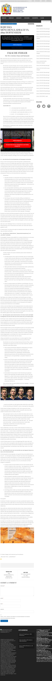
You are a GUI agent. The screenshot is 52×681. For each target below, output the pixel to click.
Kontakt (43, 0)
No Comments (31, 23)
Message (2, 585)
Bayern (49, 641)
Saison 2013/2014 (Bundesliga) (42, 80)
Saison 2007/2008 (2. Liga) (42, 96)
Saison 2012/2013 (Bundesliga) (42, 83)
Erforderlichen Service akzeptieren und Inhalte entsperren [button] (17, 145)
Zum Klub (11, 18)
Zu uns (42, 18)
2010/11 (39, 636)
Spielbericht (45, 657)
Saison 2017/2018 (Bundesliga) (42, 65)
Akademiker (42, 638)
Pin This (24, 565)
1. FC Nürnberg (45, 629)
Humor (38, 652)
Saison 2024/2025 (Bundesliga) (6, 23)
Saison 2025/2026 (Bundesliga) (43, 31)
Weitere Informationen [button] (17, 48)
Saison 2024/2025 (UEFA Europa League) (43, 37)
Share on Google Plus (17, 565)
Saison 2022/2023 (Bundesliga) (43, 43)
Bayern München (40, 643)
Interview (43, 652)
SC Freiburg (45, 655)
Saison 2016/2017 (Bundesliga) (42, 72)
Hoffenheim (42, 651)
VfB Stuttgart (41, 660)
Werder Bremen (44, 661)
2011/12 (44, 636)
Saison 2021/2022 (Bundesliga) (42, 46)
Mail (1, 603)
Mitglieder (37, 1)
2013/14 (38, 637)
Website (2, 609)
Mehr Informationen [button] (17, 137)
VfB (37, 660)
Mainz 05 (48, 652)
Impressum (48, 0)
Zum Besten (35, 18)
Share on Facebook (3, 565)
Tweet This (10, 565)
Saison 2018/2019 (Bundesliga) (42, 58)
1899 (42, 631)
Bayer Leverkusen (41, 641)
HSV (50, 651)
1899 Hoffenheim (42, 632)
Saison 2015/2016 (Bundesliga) (42, 75)
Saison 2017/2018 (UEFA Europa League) (42, 69)
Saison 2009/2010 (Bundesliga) (43, 90)
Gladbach (44, 648)
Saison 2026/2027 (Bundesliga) (43, 28)
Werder (38, 661)
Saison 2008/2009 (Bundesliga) (43, 93)
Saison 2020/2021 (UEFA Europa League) (43, 52)
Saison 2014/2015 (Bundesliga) (42, 77)
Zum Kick (4, 18)
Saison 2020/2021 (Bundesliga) (43, 49)
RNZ (37, 654)
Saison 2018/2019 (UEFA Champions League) (41, 62)
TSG (50, 657)
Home (33, 0)
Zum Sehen (26, 18)
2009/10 (46, 634)
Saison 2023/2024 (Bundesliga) (43, 41)
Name (1, 598)
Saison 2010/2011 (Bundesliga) (42, 88)
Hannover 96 (41, 650)
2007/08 (49, 633)
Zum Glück (18, 18)
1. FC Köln (39, 629)
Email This (30, 565)
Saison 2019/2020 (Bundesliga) (43, 55)
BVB (49, 645)
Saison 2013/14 (43, 654)
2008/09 (39, 634)
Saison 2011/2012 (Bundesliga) (42, 85)
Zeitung (50, 661)
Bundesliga (42, 645)
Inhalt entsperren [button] (17, 44)
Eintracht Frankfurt (41, 647)
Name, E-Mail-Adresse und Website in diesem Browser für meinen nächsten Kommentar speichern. (15, 617)
